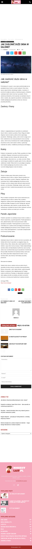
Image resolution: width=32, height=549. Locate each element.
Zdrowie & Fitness (6, 540)
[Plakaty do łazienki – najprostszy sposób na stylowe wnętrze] (4, 503)
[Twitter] (18, 485)
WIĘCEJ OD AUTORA (23, 325)
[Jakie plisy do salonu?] (4, 331)
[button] (30, 2)
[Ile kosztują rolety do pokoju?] (4, 338)
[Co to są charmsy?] (3, 510)
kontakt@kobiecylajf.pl (21, 481)
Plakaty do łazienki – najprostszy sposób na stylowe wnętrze (19, 501)
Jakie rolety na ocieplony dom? (18, 344)
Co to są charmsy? (14, 508)
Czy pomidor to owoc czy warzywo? (8, 301)
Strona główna (4, 39)
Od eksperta (4, 531)
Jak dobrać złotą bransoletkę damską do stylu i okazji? (14, 400)
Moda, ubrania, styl (6, 522)
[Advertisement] (16, 21)
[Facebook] (14, 485)
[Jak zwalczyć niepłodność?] (4, 495)
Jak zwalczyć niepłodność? (17, 494)
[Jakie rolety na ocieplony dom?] (4, 345)
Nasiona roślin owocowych (8, 526)
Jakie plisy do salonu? (15, 329)
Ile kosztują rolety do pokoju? (18, 336)
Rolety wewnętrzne (10, 41)
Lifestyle (3, 524)
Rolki (2, 529)
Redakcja (5, 49)
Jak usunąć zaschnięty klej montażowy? (24, 301)
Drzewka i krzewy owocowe (8, 533)
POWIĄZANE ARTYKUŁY (9, 325)
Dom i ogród (3, 41)
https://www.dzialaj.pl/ (6, 283)
